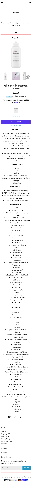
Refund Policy (5, 436)
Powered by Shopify (25, 477)
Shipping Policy (6, 434)
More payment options (16, 125)
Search (3, 431)
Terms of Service (6, 441)
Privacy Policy (5, 439)
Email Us (4, 444)
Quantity (16, 108)
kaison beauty (15, 477)
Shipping (9, 96)
